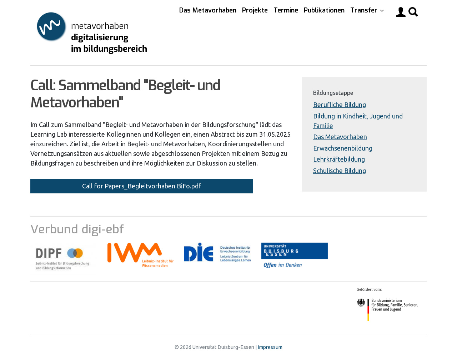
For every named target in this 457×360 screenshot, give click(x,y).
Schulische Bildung (339, 170)
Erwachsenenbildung (342, 148)
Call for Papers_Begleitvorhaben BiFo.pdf (141, 185)
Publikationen (324, 10)
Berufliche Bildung (339, 104)
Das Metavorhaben (207, 10)
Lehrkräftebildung (339, 159)
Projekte (255, 10)
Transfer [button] (364, 10)
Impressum (270, 347)
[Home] (92, 32)
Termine (285, 10)
